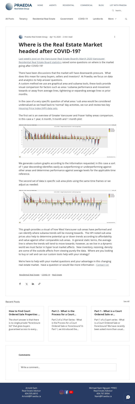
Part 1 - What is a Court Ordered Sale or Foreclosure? (108, 312)
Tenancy (23, 18)
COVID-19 (83, 18)
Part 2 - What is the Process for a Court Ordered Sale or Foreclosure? (63, 312)
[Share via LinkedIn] (33, 284)
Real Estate (57, 274)
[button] (126, 19)
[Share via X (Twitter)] (26, 284)
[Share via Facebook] (20, 284)
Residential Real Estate (44, 18)
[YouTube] (71, 392)
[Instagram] (62, 392)
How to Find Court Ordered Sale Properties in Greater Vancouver (24, 312)
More (111, 18)
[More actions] (114, 36)
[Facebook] (66, 392)
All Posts (10, 18)
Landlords (98, 18)
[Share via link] (39, 284)
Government (66, 18)
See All (126, 301)
